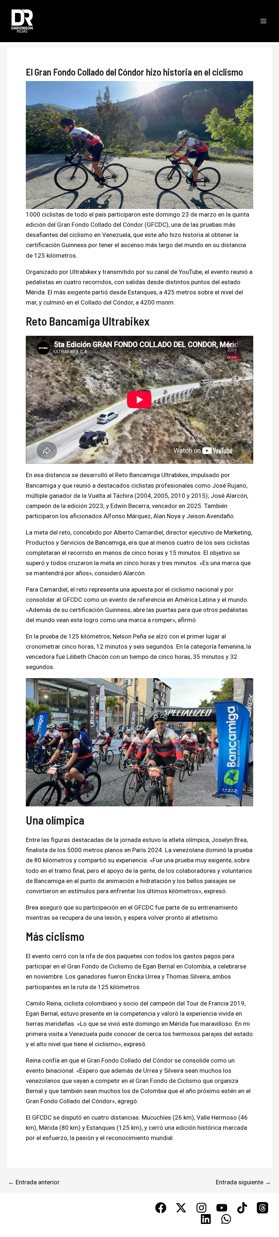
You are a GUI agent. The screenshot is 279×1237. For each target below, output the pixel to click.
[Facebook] (160, 1207)
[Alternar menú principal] (263, 21)
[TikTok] (242, 1207)
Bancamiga (110, 542)
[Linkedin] (205, 1219)
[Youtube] (221, 1207)
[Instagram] (201, 1207)
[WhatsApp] (226, 1219)
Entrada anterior (34, 1182)
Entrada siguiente (243, 1182)
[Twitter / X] (181, 1207)
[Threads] (262, 1207)
